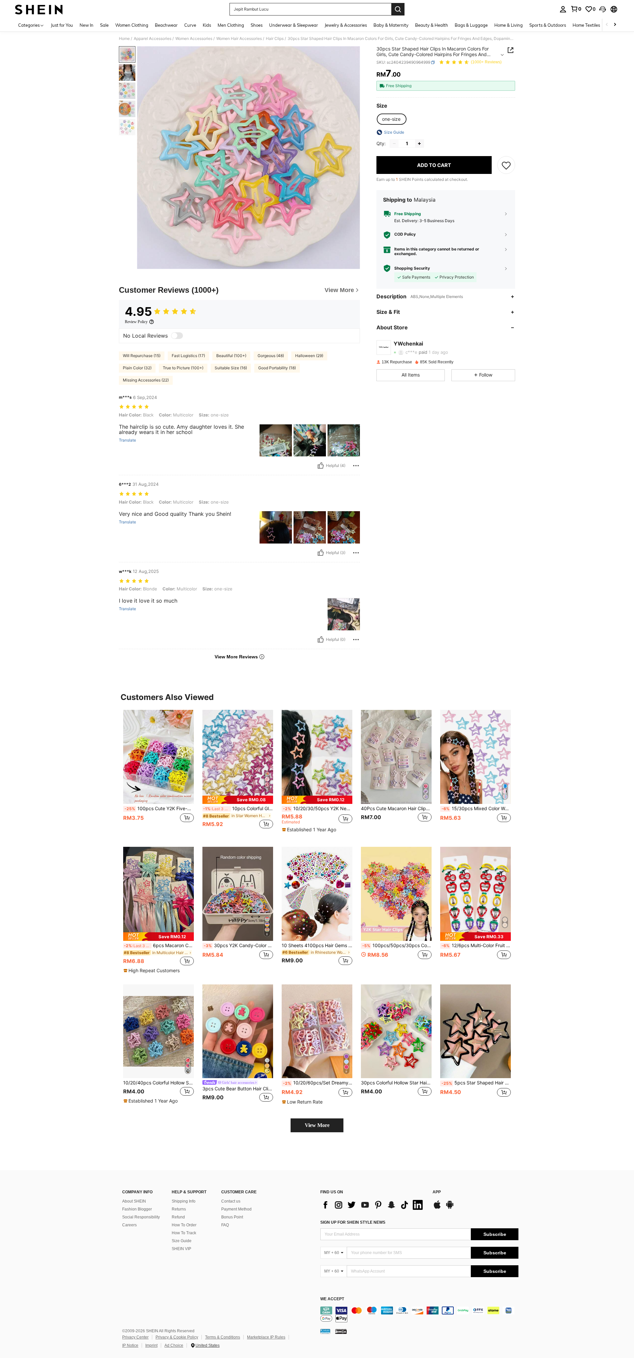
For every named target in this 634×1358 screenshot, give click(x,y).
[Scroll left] (607, 24)
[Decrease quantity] (394, 144)
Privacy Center (135, 1337)
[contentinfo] (419, 1314)
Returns (179, 1209)
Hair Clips (275, 38)
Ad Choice (173, 1345)
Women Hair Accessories (239, 38)
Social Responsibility (141, 1217)
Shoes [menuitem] (257, 25)
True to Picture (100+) (183, 367)
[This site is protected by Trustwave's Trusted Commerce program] (325, 1331)
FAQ (225, 1225)
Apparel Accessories (152, 38)
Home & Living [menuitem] (508, 25)
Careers (129, 1225)
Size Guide (182, 1241)
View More (317, 1125)
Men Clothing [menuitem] (231, 25)
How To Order (184, 1225)
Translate (127, 440)
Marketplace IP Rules (266, 1337)
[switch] (177, 335)
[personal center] (563, 9)
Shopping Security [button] (412, 268)
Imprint (151, 1345)
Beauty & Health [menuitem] (431, 25)
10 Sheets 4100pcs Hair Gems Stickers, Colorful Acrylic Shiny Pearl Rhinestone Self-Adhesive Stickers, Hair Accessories (317, 945)
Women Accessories (193, 38)
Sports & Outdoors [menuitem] (547, 25)
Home (124, 38)
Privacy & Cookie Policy (177, 1337)
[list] (373, 1205)
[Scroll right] (615, 24)
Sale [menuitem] (104, 25)
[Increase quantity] (419, 144)
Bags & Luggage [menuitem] (471, 25)
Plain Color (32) (137, 367)
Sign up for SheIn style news (352, 1222)
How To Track (184, 1233)
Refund (178, 1217)
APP (437, 1192)
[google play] (449, 1208)
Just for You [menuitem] (62, 25)
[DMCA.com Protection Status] (341, 1331)
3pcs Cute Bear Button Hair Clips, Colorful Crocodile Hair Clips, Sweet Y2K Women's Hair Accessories (237, 1088)
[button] (603, 9)
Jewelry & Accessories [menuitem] (346, 25)
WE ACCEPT (332, 1299)
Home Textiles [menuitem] (586, 25)
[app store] (437, 1208)
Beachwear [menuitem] (166, 25)
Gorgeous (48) (271, 355)
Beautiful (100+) (231, 355)
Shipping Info (183, 1201)
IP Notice (130, 1345)
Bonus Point (232, 1217)
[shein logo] (39, 9)
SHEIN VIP (181, 1248)
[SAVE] (506, 165)
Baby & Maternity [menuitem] (390, 25)
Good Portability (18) (277, 367)
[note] (237, 800)
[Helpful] (321, 466)
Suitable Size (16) (231, 367)
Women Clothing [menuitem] (131, 25)
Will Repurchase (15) (141, 355)
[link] (575, 9)
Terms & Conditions (222, 1337)
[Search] (398, 9)
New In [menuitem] (86, 25)
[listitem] (158, 773)
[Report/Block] (356, 466)
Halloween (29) (309, 355)
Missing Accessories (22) (146, 380)
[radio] (391, 119)
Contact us (230, 1201)
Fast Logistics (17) (188, 355)
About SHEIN (134, 1201)
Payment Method (236, 1209)
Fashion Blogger (137, 1209)
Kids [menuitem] (207, 25)
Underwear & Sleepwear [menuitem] (293, 25)
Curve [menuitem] (190, 25)
